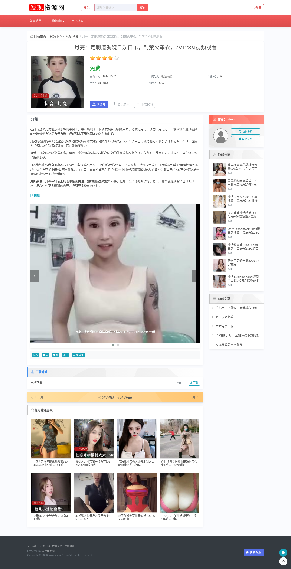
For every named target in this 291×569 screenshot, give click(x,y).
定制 (55, 355)
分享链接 (126, 397)
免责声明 (45, 546)
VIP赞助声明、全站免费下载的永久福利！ (238, 335)
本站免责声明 (224, 326)
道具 (65, 355)
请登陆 (101, 104)
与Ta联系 (247, 139)
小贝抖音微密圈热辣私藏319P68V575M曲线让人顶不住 (51, 463)
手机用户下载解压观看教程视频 (236, 308)
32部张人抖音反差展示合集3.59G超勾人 (93, 517)
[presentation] (34, 276)
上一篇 (38, 397)
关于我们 (32, 546)
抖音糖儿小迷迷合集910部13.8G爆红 (51, 517)
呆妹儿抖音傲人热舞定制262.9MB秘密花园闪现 (136, 463)
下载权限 (147, 104)
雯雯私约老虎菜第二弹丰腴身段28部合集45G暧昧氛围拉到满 (243, 183)
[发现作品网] (49, 7)
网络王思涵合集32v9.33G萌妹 (243, 262)
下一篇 (191, 397)
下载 (195, 382)
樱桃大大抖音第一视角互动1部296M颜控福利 (92, 463)
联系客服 (255, 552)
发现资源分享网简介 (228, 344)
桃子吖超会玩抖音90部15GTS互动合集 (136, 517)
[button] (112, 345)
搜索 (143, 7)
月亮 (45, 355)
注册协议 (69, 546)
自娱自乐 (78, 355)
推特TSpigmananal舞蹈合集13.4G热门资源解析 (244, 278)
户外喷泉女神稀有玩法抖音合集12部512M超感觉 (179, 463)
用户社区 (77, 21)
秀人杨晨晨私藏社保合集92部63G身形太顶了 (243, 166)
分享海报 (108, 397)
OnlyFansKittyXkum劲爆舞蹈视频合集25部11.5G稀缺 (244, 231)
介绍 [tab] (34, 119)
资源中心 (58, 21)
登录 (258, 7)
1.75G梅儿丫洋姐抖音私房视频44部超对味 (178, 517)
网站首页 (38, 21)
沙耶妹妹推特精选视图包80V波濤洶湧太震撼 (242, 214)
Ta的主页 (247, 131)
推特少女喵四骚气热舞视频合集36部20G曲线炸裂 (243, 199)
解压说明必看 (224, 317)
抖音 (35, 355)
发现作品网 (48, 551)
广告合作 (57, 546)
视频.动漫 (72, 36)
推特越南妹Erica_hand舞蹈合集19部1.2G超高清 (243, 247)
